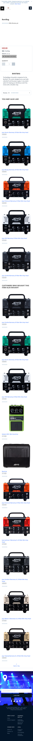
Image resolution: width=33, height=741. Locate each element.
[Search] (26, 8)
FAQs (8, 718)
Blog (8, 733)
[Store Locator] (22, 8)
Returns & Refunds (20, 723)
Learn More (18, 4)
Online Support (11, 720)
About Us (9, 729)
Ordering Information (21, 720)
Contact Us (10, 731)
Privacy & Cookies (20, 730)
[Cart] (30, 8)
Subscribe (16, 695)
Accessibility (21, 732)
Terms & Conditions (20, 735)
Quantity (5, 61)
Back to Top (17, 666)
